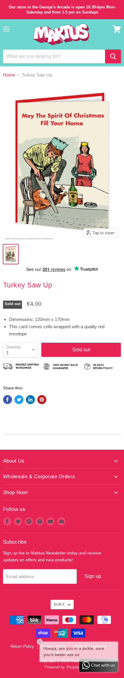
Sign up (93, 576)
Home (9, 74)
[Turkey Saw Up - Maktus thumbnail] (10, 254)
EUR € (59, 604)
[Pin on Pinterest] (41, 399)
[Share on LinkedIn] (30, 399)
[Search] (113, 56)
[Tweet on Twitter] (18, 399)
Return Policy (22, 646)
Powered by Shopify (62, 667)
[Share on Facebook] (7, 399)
